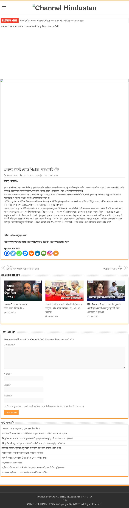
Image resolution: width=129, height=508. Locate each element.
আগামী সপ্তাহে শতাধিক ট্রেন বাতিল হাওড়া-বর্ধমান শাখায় (24, 457)
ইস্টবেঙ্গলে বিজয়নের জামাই (112, 267)
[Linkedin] (37, 253)
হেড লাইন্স (38, 175)
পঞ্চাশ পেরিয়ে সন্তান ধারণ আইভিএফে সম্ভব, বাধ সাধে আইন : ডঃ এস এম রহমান (52, 20)
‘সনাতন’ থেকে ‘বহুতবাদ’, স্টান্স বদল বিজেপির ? (16, 306)
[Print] (31, 253)
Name (8, 373)
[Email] (43, 253)
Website (8, 395)
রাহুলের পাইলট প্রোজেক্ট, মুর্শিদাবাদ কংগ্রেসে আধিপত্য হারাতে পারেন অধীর (31, 447)
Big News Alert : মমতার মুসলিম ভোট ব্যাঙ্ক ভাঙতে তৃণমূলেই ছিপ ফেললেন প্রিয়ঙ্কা (104, 308)
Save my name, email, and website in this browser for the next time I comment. (45, 406)
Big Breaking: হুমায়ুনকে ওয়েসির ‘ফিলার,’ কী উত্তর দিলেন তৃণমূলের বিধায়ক (33, 443)
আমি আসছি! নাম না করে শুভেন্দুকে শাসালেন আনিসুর (22, 452)
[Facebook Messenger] (25, 253)
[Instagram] (50, 253)
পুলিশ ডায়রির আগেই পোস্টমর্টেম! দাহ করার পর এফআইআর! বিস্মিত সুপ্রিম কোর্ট (33, 467)
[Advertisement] (64, 54)
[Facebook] (7, 253)
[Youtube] (65, 500)
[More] (56, 253)
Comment (9, 344)
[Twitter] (13, 253)
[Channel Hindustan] (64, 7)
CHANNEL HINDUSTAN (41, 504)
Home (4, 26)
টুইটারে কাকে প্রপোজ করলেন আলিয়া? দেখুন (23, 267)
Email (7, 384)
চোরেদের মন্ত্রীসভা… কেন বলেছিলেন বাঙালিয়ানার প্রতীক (24, 472)
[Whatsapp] (19, 253)
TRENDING (16, 26)
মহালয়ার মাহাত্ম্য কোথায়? (12, 462)
